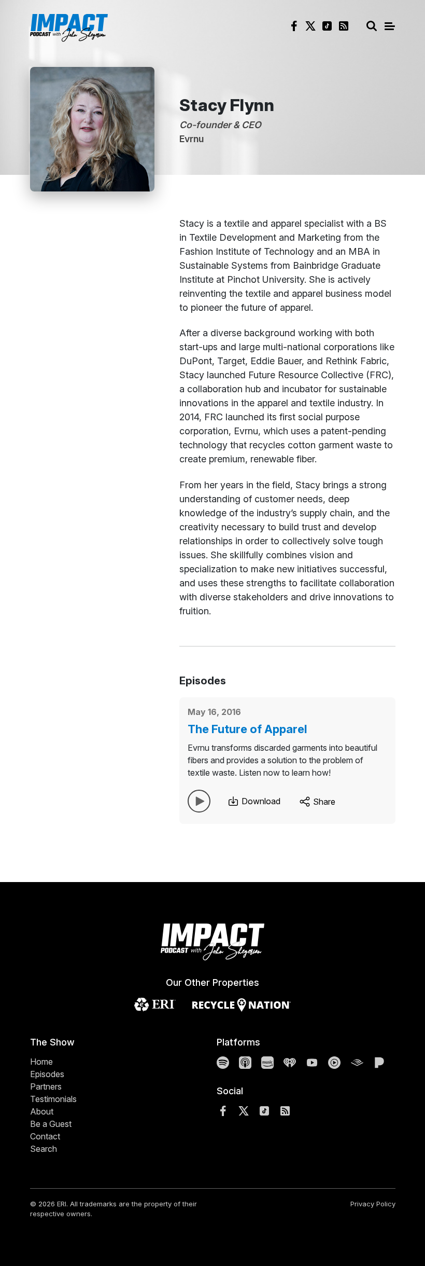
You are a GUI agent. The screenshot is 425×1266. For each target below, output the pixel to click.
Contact (45, 1136)
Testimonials (53, 1099)
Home (41, 1061)
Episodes (47, 1074)
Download (259, 801)
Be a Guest (51, 1124)
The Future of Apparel (247, 729)
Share (323, 801)
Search (43, 1149)
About (41, 1111)
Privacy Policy (372, 1204)
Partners (46, 1086)
